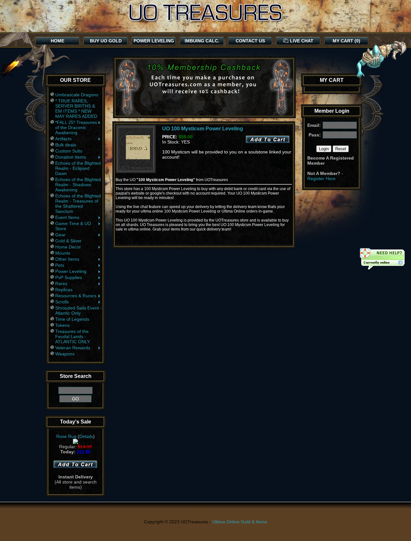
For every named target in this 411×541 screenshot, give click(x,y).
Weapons (64, 353)
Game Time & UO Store (73, 226)
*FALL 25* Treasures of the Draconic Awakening (76, 127)
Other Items (67, 259)
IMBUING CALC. (202, 40)
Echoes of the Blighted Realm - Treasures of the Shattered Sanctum (78, 203)
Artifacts (63, 138)
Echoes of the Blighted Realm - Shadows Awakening (78, 184)
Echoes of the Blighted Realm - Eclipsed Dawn (78, 168)
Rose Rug (66, 436)
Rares (61, 283)
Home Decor (68, 246)
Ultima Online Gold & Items (239, 521)
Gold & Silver (68, 240)
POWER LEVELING (154, 40)
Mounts (62, 253)
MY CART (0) (346, 40)
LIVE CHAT (301, 40)
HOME (57, 40)
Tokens (62, 325)
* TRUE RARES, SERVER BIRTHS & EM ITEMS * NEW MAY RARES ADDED (76, 108)
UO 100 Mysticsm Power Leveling (202, 128)
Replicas (64, 289)
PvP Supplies (68, 277)
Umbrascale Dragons (76, 94)
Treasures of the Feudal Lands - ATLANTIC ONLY (72, 336)
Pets (59, 265)
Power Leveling (70, 271)
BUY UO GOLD (106, 40)
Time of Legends (72, 319)
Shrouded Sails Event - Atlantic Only (78, 310)
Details (86, 436)
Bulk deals (65, 144)
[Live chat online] (382, 259)
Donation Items (70, 157)
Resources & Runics (75, 295)
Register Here (321, 178)
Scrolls (62, 301)
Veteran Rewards (72, 347)
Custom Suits (68, 150)
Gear (60, 234)
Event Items (67, 217)
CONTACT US (250, 40)
